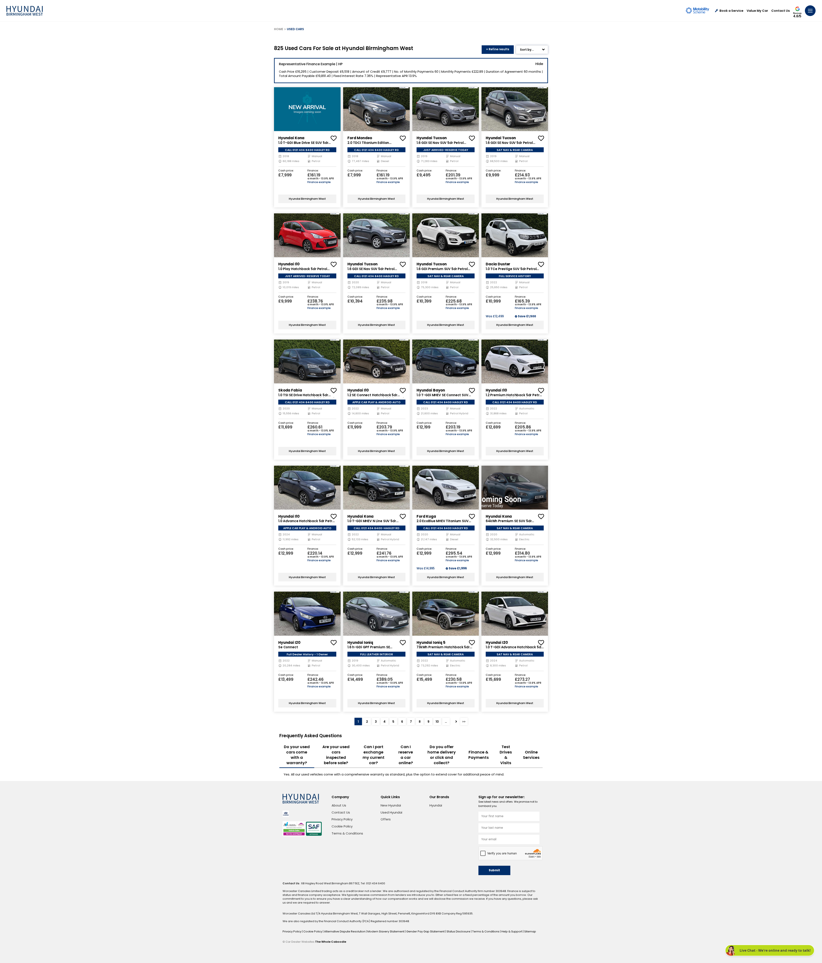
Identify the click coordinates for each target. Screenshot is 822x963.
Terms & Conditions (347, 833)
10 (437, 721)
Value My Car (757, 10)
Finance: (313, 170)
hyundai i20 (289, 642)
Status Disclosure (459, 931)
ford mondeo (359, 137)
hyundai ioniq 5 (431, 642)
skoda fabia (290, 390)
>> (464, 721)
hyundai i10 (288, 264)
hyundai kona (291, 137)
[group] (307, 109)
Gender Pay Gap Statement (425, 931)
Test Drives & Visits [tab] (506, 754)
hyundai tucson (432, 137)
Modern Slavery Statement (386, 931)
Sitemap (530, 931)
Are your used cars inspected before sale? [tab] (336, 754)
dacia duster (498, 264)
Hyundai (435, 805)
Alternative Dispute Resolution (345, 931)
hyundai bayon (431, 390)
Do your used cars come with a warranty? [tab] (297, 754)
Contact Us (780, 10)
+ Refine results (497, 49)
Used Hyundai (391, 812)
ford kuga (426, 516)
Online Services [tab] (531, 754)
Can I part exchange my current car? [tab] (373, 754)
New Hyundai (391, 805)
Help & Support (512, 931)
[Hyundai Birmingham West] (24, 11)
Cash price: (286, 170)
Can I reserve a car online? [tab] (405, 754)
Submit (494, 870)
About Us (339, 805)
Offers (386, 819)
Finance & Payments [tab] (478, 754)
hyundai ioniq (360, 642)
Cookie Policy (342, 826)
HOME (278, 29)
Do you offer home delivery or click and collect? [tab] (441, 754)
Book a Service (731, 10)
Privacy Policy (342, 819)
